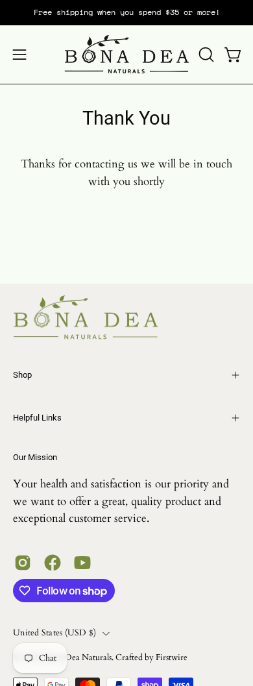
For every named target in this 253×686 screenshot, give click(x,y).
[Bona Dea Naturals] (126, 54)
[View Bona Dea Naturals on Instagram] (22, 562)
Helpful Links (37, 418)
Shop (22, 375)
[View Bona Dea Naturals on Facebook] (52, 562)
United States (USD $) (54, 633)
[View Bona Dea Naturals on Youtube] (82, 562)
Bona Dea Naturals (78, 657)
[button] (205, 54)
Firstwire (171, 657)
